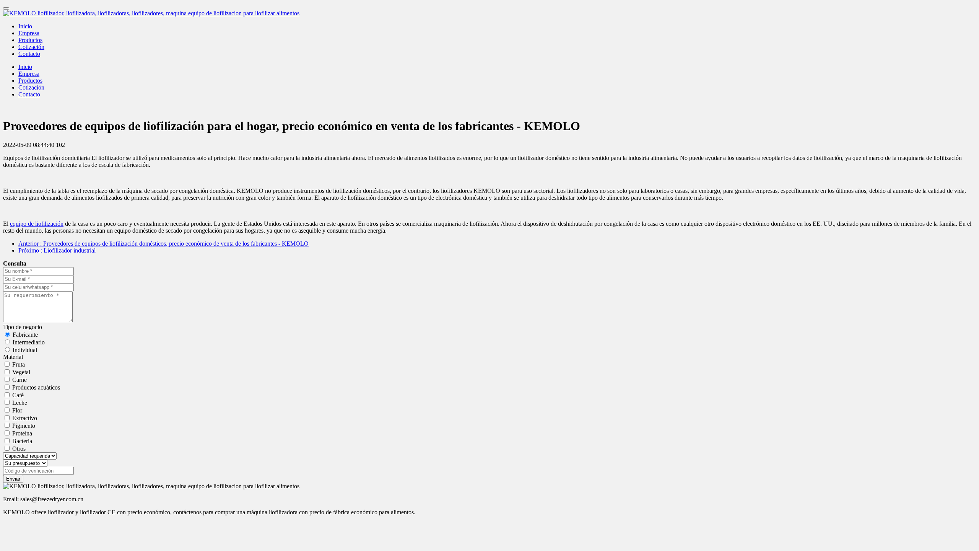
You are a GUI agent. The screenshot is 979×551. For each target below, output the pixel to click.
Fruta (18, 364)
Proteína (22, 433)
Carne (19, 380)
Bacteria (22, 441)
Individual (25, 350)
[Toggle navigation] (6, 8)
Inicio (25, 26)
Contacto (29, 54)
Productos (30, 40)
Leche (19, 402)
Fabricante (25, 334)
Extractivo (24, 418)
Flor (17, 410)
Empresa (28, 33)
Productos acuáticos (36, 387)
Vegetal (21, 372)
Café (18, 395)
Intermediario (29, 342)
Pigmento (23, 425)
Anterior (163, 243)
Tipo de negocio (22, 327)
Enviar (13, 479)
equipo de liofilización (36, 223)
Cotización (31, 47)
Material (13, 357)
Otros (19, 448)
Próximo (57, 250)
